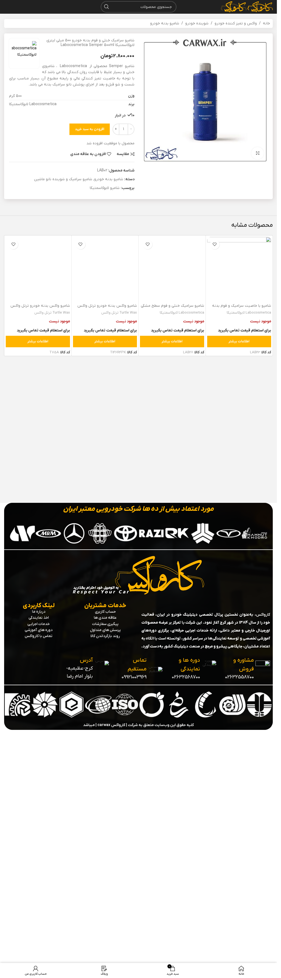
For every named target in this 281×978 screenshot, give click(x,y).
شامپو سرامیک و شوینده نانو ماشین (63, 179)
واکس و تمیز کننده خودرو (236, 23)
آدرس (86, 865)
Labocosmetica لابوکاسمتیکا (249, 312)
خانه (266, 23)
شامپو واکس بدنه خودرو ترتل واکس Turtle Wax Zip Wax (40, 655)
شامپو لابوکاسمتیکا (105, 188)
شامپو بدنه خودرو (164, 23)
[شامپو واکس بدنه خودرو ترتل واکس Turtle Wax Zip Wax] (38, 442)
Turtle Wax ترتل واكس (119, 659)
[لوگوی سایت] (259, 6)
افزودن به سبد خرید (89, 129)
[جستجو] (106, 7)
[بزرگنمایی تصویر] (257, 153)
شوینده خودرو (197, 23)
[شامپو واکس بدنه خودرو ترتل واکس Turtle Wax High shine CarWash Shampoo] (105, 442)
